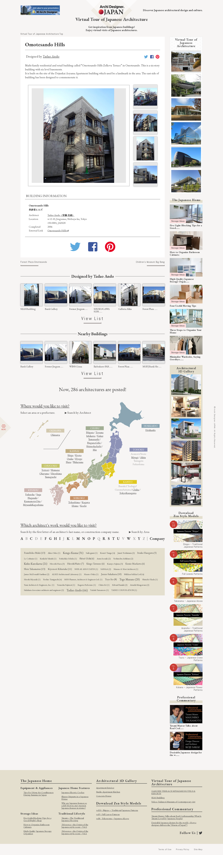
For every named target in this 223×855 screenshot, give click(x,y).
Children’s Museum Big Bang (150, 262)
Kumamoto (30, 501)
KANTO (127, 482)
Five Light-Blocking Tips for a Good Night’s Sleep (37, 819)
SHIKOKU (79, 498)
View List (92, 318)
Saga (38, 494)
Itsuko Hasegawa (147, 552)
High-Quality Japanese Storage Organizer (38, 832)
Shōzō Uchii (86, 558)
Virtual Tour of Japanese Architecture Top (41, 33)
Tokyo (122, 493)
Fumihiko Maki (34, 552)
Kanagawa (131, 493)
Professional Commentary (186, 698)
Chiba (136, 489)
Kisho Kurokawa (35, 563)
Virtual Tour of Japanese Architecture (186, 43)
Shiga (70, 455)
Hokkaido (150, 430)
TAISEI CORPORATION (124, 590)
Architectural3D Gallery (186, 369)
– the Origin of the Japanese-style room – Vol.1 (74, 832)
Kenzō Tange (107, 552)
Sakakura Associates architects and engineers (44, 590)
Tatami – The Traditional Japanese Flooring (72, 819)
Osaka (70, 458)
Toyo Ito (111, 579)
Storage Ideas (178, 221)
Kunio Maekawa (135, 563)
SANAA (106, 569)
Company (157, 538)
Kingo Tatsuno (95, 563)
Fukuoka (29, 494)
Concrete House (103, 795)
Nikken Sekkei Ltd (134, 574)
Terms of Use (165, 849)
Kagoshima (37, 504)
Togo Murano (129, 579)
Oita (38, 501)
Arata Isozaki (104, 558)
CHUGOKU (50, 465)
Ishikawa (90, 436)
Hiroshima (56, 473)
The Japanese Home (186, 200)
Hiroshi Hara (57, 563)
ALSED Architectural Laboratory (66, 574)
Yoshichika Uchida (68, 558)
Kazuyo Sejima (115, 563)
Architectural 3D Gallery (116, 781)
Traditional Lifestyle (71, 813)
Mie (95, 449)
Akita (143, 457)
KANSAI (74, 451)
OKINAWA (55, 430)
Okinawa (55, 434)
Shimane (55, 470)
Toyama (99, 432)
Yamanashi (93, 439)
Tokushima (74, 502)
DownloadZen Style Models (186, 514)
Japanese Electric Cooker (72, 792)
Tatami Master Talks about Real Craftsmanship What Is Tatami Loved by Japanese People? (176, 817)
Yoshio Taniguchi (52, 579)
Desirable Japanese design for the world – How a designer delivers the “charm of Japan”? (173, 823)
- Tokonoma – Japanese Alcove (112, 818)
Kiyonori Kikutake (60, 569)
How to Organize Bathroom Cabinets (36, 825)
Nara (68, 462)
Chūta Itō (104, 585)
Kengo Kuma (73, 553)
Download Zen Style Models (118, 803)
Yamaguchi (50, 477)
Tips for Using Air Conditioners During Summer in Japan (39, 793)
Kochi (83, 505)
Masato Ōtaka (91, 574)
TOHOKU (138, 449)
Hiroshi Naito (75, 563)
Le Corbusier (30, 558)
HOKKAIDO (150, 425)
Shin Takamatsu (34, 569)
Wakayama (78, 462)
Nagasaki (32, 498)
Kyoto (78, 455)
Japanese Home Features (74, 788)
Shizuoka (91, 446)
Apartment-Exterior (105, 787)
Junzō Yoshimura (126, 552)
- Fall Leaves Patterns (108, 814)
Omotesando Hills (57, 230)
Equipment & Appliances (36, 788)
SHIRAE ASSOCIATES (86, 569)
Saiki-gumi (92, 553)
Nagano (91, 442)
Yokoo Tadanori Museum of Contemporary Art (173, 801)
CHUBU (94, 428)
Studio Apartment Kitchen (108, 791)
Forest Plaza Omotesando (33, 262)
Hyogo (78, 458)
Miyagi (134, 457)
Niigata (90, 432)
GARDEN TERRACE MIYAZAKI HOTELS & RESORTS (173, 792)
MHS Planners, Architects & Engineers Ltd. (83, 579)
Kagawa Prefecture (87, 585)
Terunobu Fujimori (66, 585)
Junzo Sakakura (111, 574)
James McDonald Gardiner (36, 574)
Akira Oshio (54, 553)
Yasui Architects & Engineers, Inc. (39, 585)
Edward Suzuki (119, 584)
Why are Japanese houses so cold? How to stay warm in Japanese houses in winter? (74, 805)
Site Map (198, 849)
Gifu (98, 442)
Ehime (75, 505)
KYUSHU (33, 490)
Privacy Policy (182, 849)
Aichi (98, 446)
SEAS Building (158, 797)
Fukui (100, 436)
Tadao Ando (51, 56)
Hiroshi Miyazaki (32, 579)
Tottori (45, 470)
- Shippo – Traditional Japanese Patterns (117, 810)
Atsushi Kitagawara (139, 584)
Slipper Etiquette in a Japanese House (74, 797)
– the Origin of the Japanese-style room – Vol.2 (74, 825)
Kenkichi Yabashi (48, 558)
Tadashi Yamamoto (99, 590)
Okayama (44, 473)
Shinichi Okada (150, 579)
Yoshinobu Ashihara (123, 558)
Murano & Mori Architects (126, 569)
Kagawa (86, 502)
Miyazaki (27, 504)
